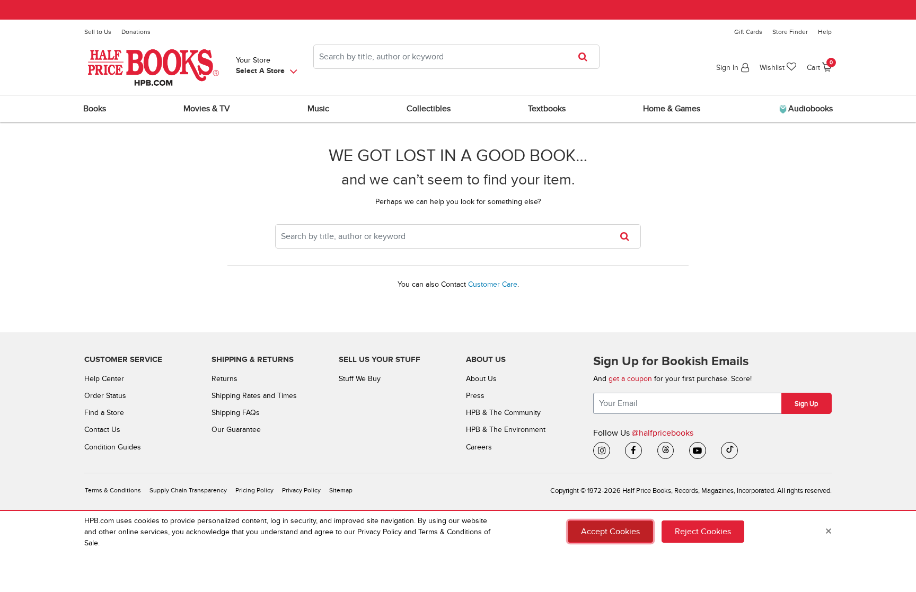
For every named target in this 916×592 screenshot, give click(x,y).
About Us (481, 378)
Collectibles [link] (429, 108)
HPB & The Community (503, 412)
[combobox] (456, 56)
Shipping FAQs (236, 412)
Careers (479, 447)
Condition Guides (112, 447)
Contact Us (102, 429)
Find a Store (104, 412)
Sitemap (341, 490)
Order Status (105, 395)
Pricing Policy (254, 490)
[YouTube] (697, 450)
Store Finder (790, 32)
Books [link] (94, 108)
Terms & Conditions (113, 490)
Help (825, 32)
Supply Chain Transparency (188, 490)
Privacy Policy (301, 490)
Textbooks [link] (547, 108)
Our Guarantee (236, 429)
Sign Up (806, 404)
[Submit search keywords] (586, 56)
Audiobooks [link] (809, 108)
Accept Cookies (610, 531)
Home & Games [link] (671, 108)
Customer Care (492, 284)
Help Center (104, 378)
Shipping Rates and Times (254, 395)
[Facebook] (633, 450)
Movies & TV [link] (206, 108)
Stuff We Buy (360, 378)
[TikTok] (729, 450)
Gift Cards (748, 32)
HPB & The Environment (505, 429)
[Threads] (665, 450)
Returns (224, 378)
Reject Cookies (703, 531)
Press (475, 395)
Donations (136, 32)
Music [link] (318, 108)
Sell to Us (97, 32)
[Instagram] (601, 450)
